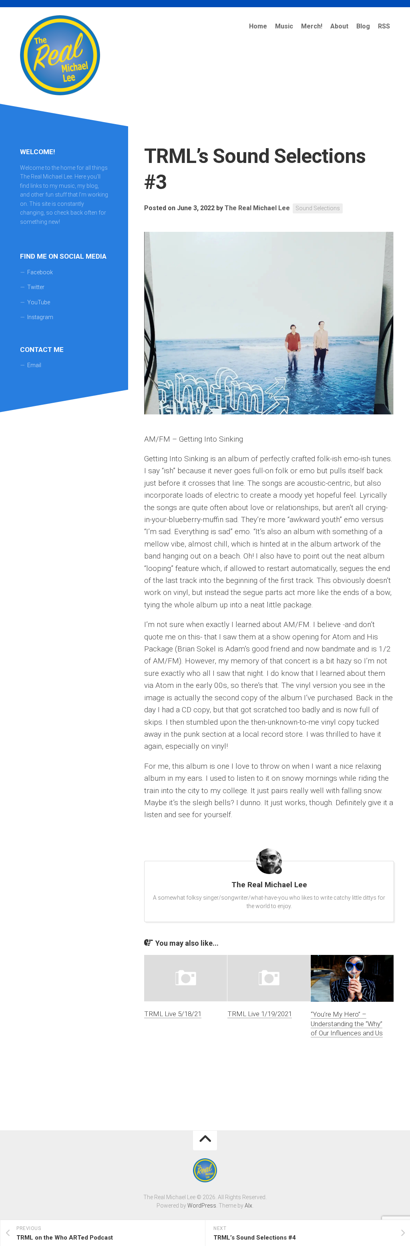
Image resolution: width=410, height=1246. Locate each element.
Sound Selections (317, 208)
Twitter (35, 287)
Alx (248, 1205)
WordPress (201, 1205)
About (339, 26)
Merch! (311, 26)
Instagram (40, 317)
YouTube (38, 302)
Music (284, 26)
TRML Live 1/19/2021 (259, 1014)
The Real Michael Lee (257, 208)
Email (34, 365)
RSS (384, 26)
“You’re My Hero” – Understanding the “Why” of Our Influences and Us (347, 1023)
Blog (363, 26)
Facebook (40, 272)
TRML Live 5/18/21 (172, 1014)
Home (258, 26)
